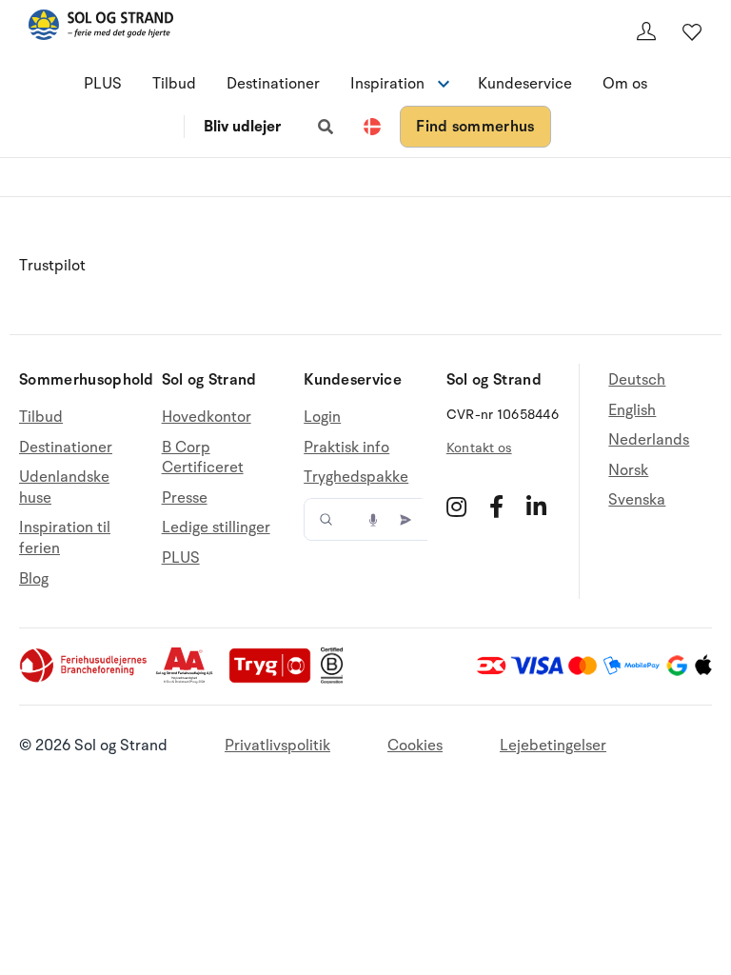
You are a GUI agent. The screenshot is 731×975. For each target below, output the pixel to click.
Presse (184, 498)
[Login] (646, 31)
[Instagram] (456, 506)
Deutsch (636, 380)
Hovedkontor (206, 418)
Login (322, 418)
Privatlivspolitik (277, 745)
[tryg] (275, 678)
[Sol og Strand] (101, 28)
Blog (34, 578)
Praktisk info (346, 447)
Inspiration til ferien (64, 538)
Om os (625, 83)
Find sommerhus (475, 126)
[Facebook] (496, 506)
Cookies (415, 745)
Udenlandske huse (64, 487)
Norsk (628, 470)
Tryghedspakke (356, 477)
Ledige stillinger (216, 527)
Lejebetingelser (553, 745)
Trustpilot (52, 265)
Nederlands (648, 439)
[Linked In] (536, 506)
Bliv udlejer (242, 126)
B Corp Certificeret (203, 458)
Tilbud (174, 83)
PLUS (103, 83)
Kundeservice (525, 83)
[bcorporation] (336, 678)
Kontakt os (479, 448)
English (632, 410)
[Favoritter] (692, 31)
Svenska (636, 499)
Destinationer (273, 83)
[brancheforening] (84, 678)
